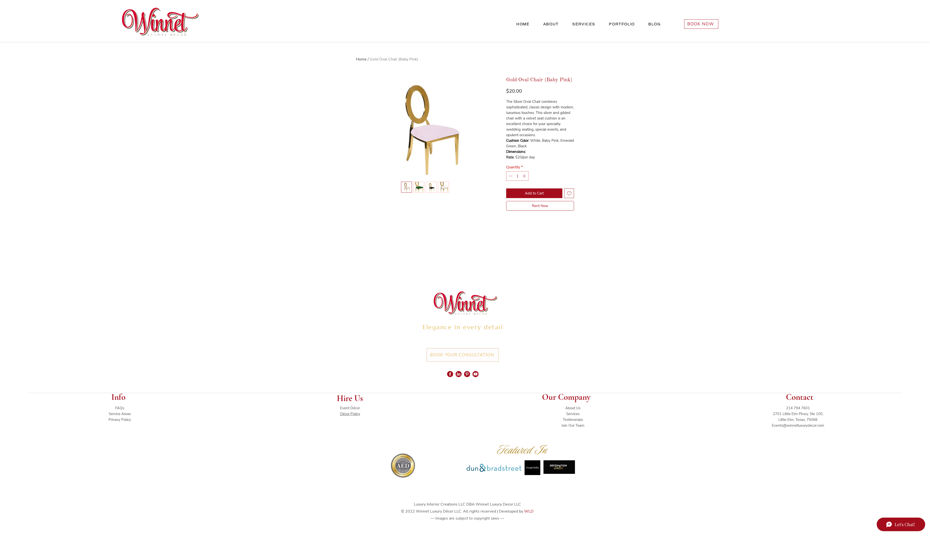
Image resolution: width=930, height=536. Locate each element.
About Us (573, 408)
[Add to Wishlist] (569, 193)
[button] (583, 24)
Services (573, 413)
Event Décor (350, 408)
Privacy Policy (119, 419)
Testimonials (573, 419)
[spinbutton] (517, 175)
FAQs (119, 408)
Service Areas (120, 413)
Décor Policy (350, 413)
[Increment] (524, 175)
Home (361, 59)
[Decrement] (510, 175)
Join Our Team (572, 425)
